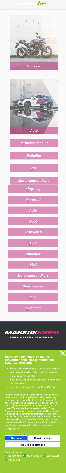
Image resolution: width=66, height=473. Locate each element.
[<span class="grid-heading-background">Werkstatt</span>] (33, 312)
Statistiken (52, 455)
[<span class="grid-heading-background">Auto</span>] (34, 109)
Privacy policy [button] (12, 429)
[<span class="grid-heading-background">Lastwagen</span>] (33, 236)
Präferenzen (33, 455)
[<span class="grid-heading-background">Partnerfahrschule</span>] (34, 147)
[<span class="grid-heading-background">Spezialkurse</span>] (33, 290)
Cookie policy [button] (47, 425)
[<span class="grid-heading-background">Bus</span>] (33, 247)
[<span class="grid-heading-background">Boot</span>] (33, 225)
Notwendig (14, 455)
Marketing (14, 460)
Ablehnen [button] (16, 438)
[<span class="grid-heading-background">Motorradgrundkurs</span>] (34, 184)
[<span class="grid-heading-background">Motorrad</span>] (34, 44)
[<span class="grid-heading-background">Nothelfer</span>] (34, 159)
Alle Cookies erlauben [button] (32, 444)
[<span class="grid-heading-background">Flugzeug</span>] (33, 193)
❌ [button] (62, 353)
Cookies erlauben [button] (44, 438)
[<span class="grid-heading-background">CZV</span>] (33, 301)
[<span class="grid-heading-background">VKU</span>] (34, 172)
